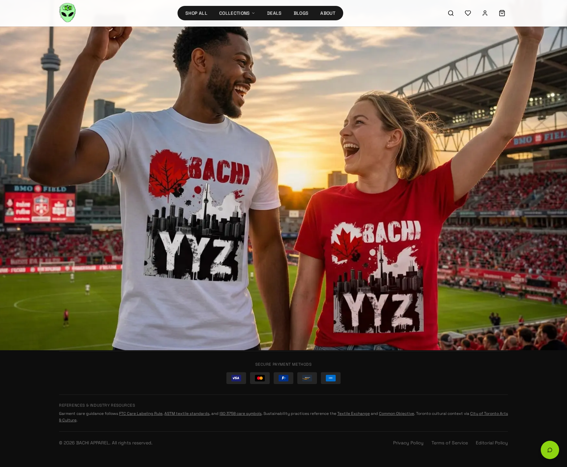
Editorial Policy (492, 443)
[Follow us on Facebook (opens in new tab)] (449, 215)
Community (304, 284)
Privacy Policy (408, 443)
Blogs (301, 13)
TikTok (415, 270)
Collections (234, 13)
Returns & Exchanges (314, 213)
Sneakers (185, 296)
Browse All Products (257, 112)
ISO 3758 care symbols (241, 413)
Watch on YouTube (436, 248)
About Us (301, 260)
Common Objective (396, 413)
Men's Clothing (191, 284)
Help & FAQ (302, 237)
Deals (274, 13)
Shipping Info (306, 225)
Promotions (187, 331)
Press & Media (306, 296)
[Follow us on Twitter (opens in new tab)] (431, 215)
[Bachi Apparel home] (109, 203)
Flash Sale (186, 319)
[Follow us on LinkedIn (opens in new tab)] (467, 215)
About (327, 13)
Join (498, 305)
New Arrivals (319, 113)
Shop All (196, 13)
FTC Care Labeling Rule (140, 413)
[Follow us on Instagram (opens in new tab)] (414, 215)
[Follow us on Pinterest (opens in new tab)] (484, 215)
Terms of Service (449, 443)
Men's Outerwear (193, 249)
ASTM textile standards (186, 413)
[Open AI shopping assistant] (550, 450)
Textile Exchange (353, 413)
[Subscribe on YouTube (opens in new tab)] (414, 233)
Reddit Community (428, 259)
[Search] (451, 13)
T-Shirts (183, 260)
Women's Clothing (195, 272)
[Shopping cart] (502, 13)
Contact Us (303, 249)
